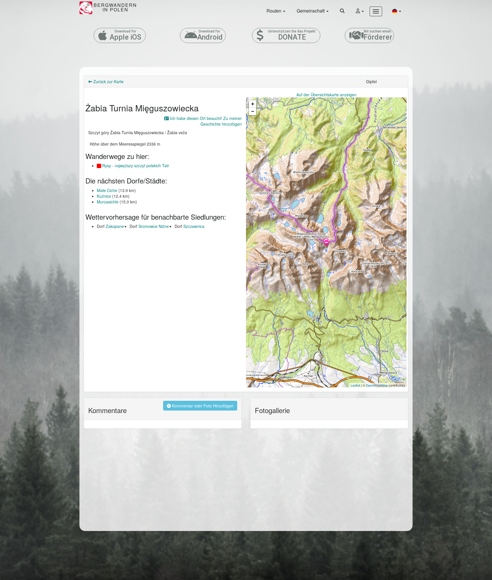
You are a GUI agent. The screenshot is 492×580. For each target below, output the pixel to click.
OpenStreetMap (377, 385)
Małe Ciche (107, 190)
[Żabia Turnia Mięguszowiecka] (326, 242)
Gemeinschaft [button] (311, 10)
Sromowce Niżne (153, 226)
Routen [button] (274, 10)
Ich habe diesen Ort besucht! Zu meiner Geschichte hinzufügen (205, 121)
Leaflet (355, 385)
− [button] (252, 111)
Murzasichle (107, 202)
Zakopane (115, 226)
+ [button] (252, 104)
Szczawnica (193, 226)
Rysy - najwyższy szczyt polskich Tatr (135, 165)
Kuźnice (104, 196)
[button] (396, 11)
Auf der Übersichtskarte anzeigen (326, 94)
